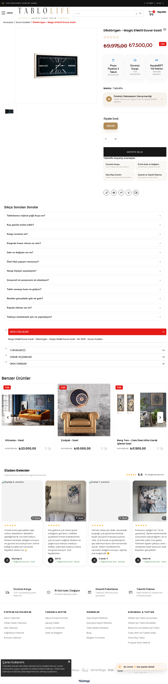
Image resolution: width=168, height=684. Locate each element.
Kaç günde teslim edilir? (20, 224)
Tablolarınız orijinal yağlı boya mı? (26, 215)
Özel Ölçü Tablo (136, 637)
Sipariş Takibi (52, 622)
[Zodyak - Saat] (84, 410)
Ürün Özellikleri (19, 331)
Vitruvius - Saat (14, 440)
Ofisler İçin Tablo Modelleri (142, 622)
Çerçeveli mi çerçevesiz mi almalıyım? (28, 280)
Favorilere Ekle (46, 448)
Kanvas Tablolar (12, 637)
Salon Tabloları (12, 618)
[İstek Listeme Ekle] (114, 192)
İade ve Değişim (54, 632)
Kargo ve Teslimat (54, 627)
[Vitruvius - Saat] (28, 410)
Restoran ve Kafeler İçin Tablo (144, 627)
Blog (159, 3)
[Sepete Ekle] (49, 448)
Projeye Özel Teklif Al (139, 642)
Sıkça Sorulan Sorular (56, 618)
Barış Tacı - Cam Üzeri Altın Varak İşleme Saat (137, 442)
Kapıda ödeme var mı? (19, 307)
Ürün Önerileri (18, 363)
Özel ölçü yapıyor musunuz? (23, 261)
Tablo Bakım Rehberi (98, 627)
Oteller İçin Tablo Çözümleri (142, 618)
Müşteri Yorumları (96, 637)
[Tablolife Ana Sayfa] (44, 13)
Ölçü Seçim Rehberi (97, 618)
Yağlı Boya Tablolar (14, 632)
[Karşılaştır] (121, 192)
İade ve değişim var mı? (20, 252)
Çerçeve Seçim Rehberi (99, 622)
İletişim (149, 3)
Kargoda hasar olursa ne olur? (24, 243)
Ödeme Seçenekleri (21, 357)
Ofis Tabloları (11, 627)
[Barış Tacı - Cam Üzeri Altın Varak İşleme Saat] (140, 410)
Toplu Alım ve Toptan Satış (142, 632)
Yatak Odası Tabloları (15, 622)
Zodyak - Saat (69, 440)
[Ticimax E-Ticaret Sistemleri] (84, 681)
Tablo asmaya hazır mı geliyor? (24, 289)
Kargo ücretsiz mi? (17, 234)
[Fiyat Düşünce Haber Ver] (128, 192)
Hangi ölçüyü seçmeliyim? (21, 270)
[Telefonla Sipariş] (106, 192)
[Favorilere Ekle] (164, 30)
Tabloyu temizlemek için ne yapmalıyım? (29, 317)
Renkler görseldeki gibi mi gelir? (25, 298)
